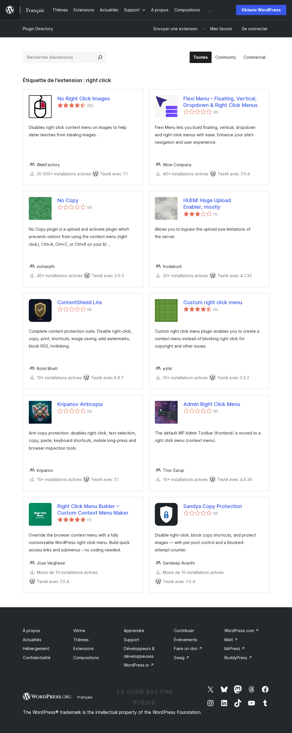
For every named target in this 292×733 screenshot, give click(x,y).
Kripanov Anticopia (80, 404)
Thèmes (81, 639)
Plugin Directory (38, 28)
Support (131, 639)
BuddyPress (238, 657)
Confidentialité (36, 657)
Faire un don (188, 648)
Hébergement (36, 648)
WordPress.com (241, 630)
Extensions (83, 648)
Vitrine (79, 630)
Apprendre (134, 630)
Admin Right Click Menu (211, 404)
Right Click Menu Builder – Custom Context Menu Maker (93, 509)
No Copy (67, 200)
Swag (181, 657)
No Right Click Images (83, 98)
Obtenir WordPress (261, 9)
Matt (231, 639)
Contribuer (184, 630)
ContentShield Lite (79, 302)
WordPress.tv (139, 665)
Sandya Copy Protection (212, 506)
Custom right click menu (212, 302)
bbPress (234, 648)
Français (84, 697)
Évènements (185, 639)
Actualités (32, 639)
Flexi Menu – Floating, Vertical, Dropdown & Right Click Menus (220, 102)
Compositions (86, 657)
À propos (31, 630)
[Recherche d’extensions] (100, 57)
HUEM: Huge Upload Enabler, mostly (207, 203)
